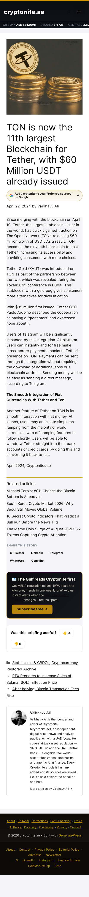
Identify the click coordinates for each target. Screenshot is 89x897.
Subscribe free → (32, 609)
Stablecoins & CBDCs (30, 663)
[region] (44, 860)
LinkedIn (37, 553)
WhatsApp (17, 560)
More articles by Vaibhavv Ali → (51, 788)
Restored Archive (21, 669)
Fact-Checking (60, 821)
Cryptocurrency (64, 663)
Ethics (78, 821)
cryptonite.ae (24, 11)
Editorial (23, 821)
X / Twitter (17, 553)
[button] (69, 12)
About (11, 821)
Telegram (56, 553)
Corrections (40, 821)
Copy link (37, 560)
